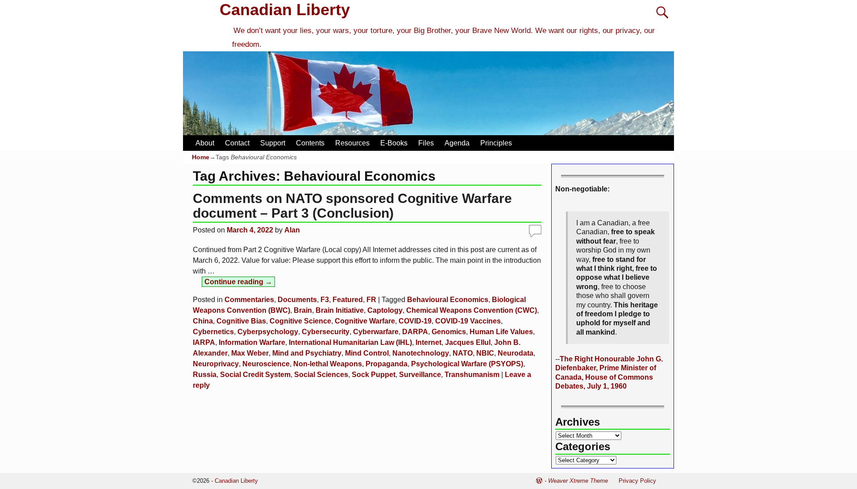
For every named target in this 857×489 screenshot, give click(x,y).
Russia (204, 374)
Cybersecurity (325, 332)
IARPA (204, 342)
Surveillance (420, 374)
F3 (324, 299)
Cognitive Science (300, 321)
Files (426, 143)
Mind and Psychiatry (306, 353)
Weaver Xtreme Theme (578, 480)
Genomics (449, 332)
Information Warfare (252, 342)
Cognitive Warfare (365, 321)
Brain (303, 310)
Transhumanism (472, 374)
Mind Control (367, 353)
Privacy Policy (637, 480)
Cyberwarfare (376, 332)
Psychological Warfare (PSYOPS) (467, 364)
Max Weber (250, 353)
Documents (297, 299)
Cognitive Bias (241, 321)
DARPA (415, 332)
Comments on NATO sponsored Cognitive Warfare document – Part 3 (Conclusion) (352, 205)
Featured (348, 299)
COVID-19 (415, 321)
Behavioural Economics (447, 299)
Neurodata (515, 353)
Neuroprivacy (216, 364)
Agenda (457, 143)
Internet (428, 342)
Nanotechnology (420, 353)
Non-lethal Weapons (327, 364)
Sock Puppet (373, 374)
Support (272, 143)
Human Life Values (501, 332)
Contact (237, 143)
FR (371, 299)
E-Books (394, 143)
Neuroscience (266, 364)
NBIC (485, 353)
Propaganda (387, 364)
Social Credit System (255, 374)
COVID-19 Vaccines (468, 321)
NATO (463, 353)
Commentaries (249, 299)
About (205, 143)
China (203, 321)
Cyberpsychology (267, 332)
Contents (310, 143)
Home (200, 157)
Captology (385, 310)
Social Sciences (321, 374)
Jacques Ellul (468, 342)
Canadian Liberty (285, 9)
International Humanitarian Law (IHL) (350, 342)
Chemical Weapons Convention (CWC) (471, 310)
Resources (352, 143)
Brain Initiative (340, 310)
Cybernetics (213, 332)
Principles (496, 143)
